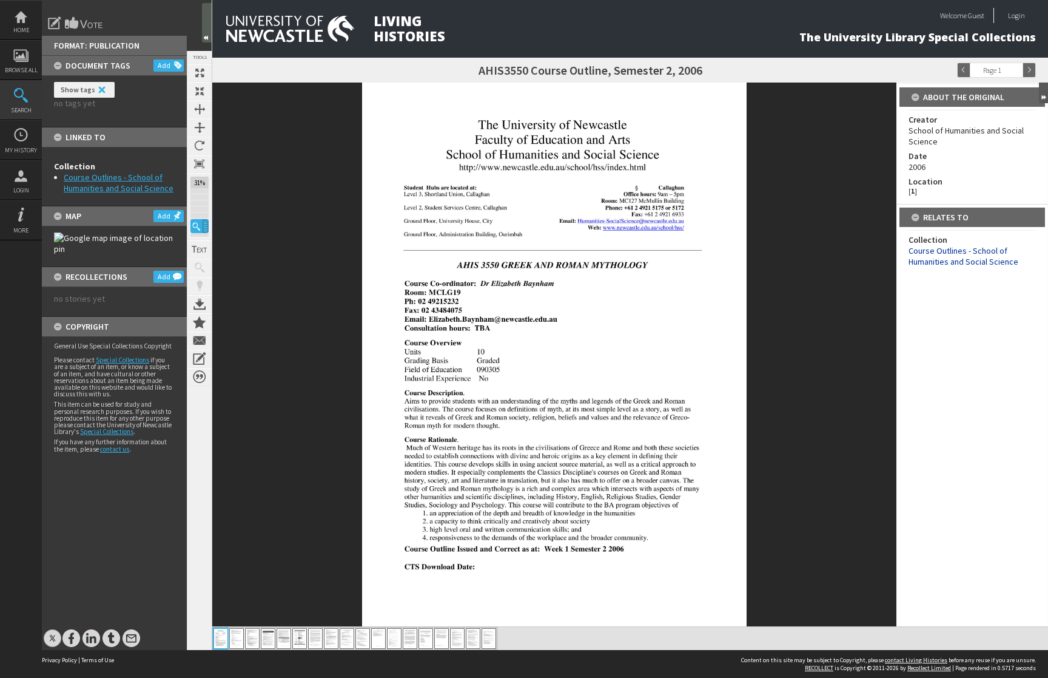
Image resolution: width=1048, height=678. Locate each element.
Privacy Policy (59, 660)
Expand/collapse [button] (1043, 93)
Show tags (78, 89)
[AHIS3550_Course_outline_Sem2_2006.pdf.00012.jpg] (394, 638)
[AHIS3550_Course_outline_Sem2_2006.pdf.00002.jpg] (236, 638)
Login (21, 190)
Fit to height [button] (199, 127)
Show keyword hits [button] (199, 268)
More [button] (21, 230)
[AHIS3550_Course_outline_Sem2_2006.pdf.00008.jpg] (331, 638)
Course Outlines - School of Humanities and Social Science (118, 183)
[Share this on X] (52, 632)
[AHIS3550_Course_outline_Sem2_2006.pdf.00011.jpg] (378, 638)
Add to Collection (199, 322)
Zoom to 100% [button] (199, 164)
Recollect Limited (929, 668)
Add (164, 65)
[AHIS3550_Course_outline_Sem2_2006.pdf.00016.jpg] (457, 638)
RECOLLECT (819, 668)
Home (21, 30)
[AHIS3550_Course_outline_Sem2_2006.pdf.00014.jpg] (425, 638)
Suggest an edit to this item (54, 23)
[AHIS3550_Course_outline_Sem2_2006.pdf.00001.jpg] (221, 638)
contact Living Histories (916, 660)
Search (21, 110)
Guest (976, 15)
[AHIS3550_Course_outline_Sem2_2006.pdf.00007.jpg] (315, 638)
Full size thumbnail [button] (199, 73)
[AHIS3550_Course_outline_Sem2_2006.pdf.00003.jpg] (252, 638)
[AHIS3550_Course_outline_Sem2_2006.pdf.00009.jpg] (347, 638)
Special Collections (122, 360)
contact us (114, 449)
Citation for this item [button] (199, 377)
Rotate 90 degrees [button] (199, 146)
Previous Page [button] (964, 70)
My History (21, 150)
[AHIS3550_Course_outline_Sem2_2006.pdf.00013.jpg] (410, 638)
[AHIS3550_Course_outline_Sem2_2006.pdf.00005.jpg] (284, 638)
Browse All (21, 70)
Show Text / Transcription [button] (199, 249)
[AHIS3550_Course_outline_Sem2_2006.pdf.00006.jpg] (299, 638)
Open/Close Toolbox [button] (207, 22)
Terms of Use (97, 660)
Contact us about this (199, 340)
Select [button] (1016, 70)
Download (199, 304)
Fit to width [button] (199, 109)
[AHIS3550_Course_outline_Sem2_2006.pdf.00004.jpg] (268, 638)
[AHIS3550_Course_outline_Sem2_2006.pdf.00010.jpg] (362, 638)
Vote (84, 23)
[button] (199, 226)
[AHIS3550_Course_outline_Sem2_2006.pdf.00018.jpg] (489, 638)
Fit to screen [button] (199, 91)
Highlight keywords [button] (199, 286)
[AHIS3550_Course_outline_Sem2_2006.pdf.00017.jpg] (473, 638)
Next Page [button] (1029, 70)
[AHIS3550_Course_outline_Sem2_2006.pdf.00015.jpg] (441, 638)
